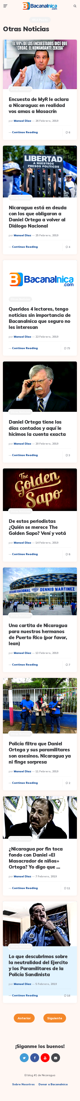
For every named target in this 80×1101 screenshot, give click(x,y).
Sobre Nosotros (23, 1084)
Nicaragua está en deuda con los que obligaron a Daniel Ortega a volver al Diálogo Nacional (38, 217)
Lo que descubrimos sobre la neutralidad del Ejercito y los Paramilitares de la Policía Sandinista (38, 965)
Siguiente (54, 1018)
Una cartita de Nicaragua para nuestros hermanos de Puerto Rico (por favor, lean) (38, 634)
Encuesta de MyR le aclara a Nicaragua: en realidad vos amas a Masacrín (39, 105)
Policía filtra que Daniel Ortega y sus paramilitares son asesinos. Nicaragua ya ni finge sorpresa (40, 753)
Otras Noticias (20, 89)
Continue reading (25, 132)
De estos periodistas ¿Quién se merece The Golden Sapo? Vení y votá (37, 527)
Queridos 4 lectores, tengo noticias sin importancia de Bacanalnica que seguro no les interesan (40, 318)
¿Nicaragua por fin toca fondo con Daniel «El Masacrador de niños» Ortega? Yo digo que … (36, 858)
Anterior (24, 1018)
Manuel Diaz (22, 120)
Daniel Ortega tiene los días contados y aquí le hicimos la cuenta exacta (37, 428)
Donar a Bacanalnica (53, 1084)
